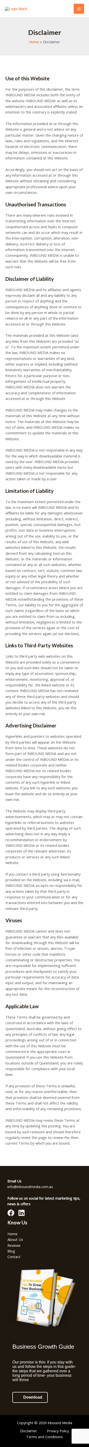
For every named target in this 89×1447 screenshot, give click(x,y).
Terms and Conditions (44, 1436)
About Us (15, 1239)
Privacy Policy (58, 1430)
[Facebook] (10, 1212)
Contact (14, 1256)
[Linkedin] (21, 1212)
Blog (11, 1250)
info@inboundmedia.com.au (30, 1186)
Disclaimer (28, 1430)
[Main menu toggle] (79, 9)
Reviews (14, 1245)
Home (12, 1233)
